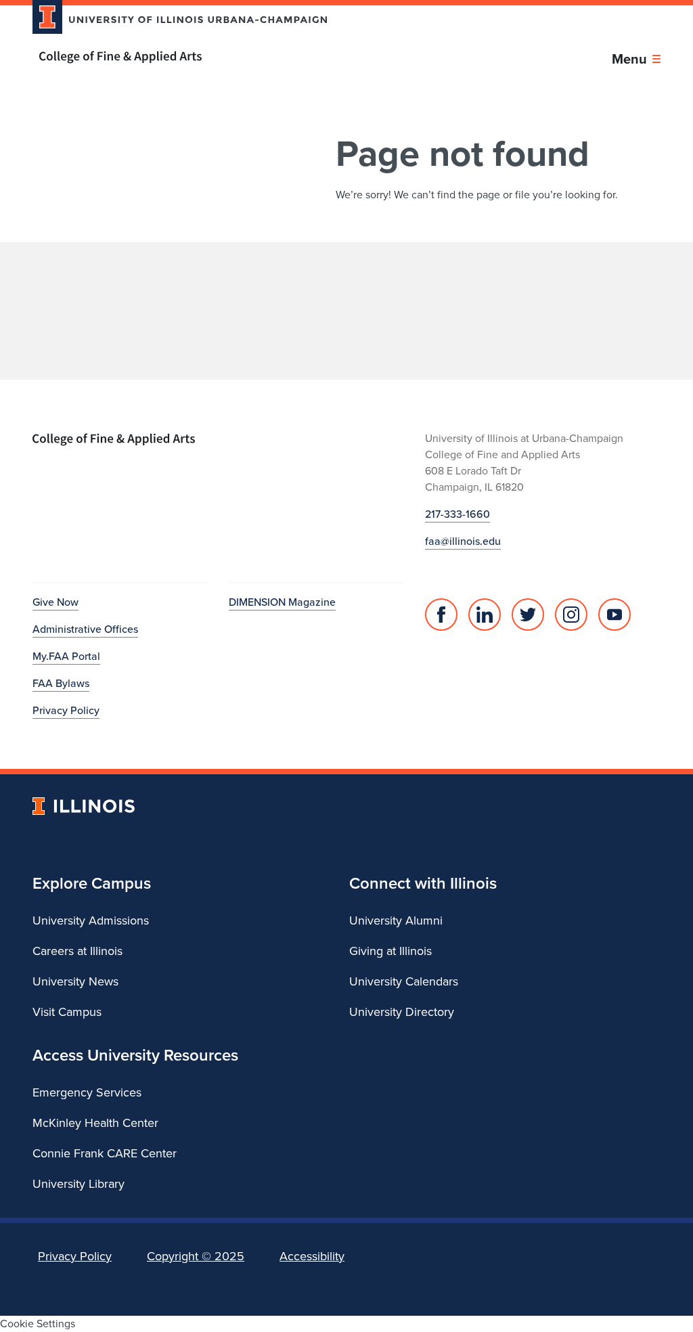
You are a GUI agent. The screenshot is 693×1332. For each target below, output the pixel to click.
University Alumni (396, 920)
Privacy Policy (65, 710)
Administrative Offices (85, 629)
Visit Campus (67, 1012)
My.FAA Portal (66, 656)
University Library (78, 1184)
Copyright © (195, 1256)
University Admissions (90, 920)
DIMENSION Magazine (282, 602)
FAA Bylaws (60, 683)
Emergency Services (86, 1092)
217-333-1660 (457, 514)
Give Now (55, 602)
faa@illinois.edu (463, 541)
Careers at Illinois (77, 951)
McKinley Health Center (95, 1123)
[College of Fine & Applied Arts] (174, 57)
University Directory (401, 1012)
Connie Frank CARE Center (104, 1153)
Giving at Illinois (390, 951)
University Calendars (403, 981)
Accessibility (312, 1256)
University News (75, 981)
